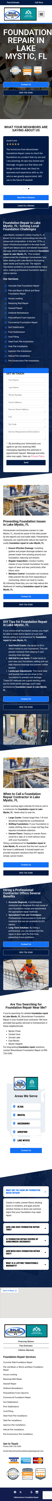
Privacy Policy (37, 456)
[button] (41, 14)
